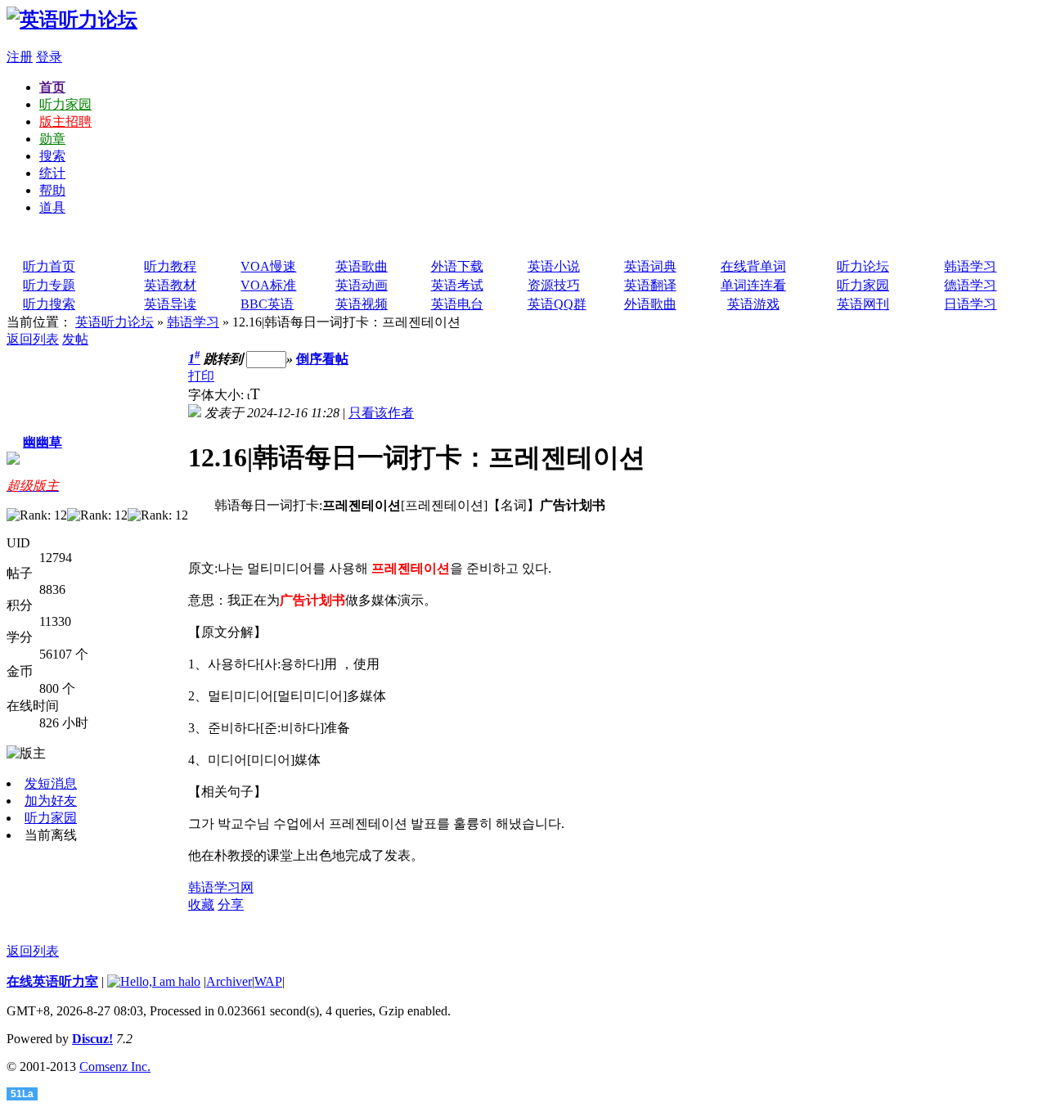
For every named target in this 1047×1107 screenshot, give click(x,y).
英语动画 (361, 285)
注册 (20, 57)
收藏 (201, 904)
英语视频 (361, 304)
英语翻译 (650, 285)
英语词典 (650, 266)
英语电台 (457, 304)
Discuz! (92, 1039)
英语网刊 (863, 304)
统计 (52, 173)
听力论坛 (863, 266)
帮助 (52, 190)
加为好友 (51, 801)
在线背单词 (753, 266)
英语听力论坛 (114, 322)
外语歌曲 (650, 304)
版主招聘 (65, 121)
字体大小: (217, 395)
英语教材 (170, 285)
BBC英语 (267, 304)
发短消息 (51, 783)
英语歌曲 (361, 266)
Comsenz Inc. (115, 1066)
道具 (52, 207)
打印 (201, 376)
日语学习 (970, 304)
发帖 (75, 339)
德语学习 (970, 285)
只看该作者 (381, 413)
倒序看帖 (322, 359)
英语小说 (554, 266)
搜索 (52, 156)
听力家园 (65, 104)
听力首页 (49, 266)
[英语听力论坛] (72, 19)
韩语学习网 (221, 887)
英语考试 (457, 285)
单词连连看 (753, 285)
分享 (231, 904)
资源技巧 (554, 285)
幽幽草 (42, 442)
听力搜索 (49, 304)
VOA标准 (268, 285)
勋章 (52, 139)
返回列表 (33, 339)
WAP (268, 981)
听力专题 (49, 285)
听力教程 (170, 266)
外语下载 (457, 266)
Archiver (229, 981)
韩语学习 (970, 266)
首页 (52, 87)
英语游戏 (753, 304)
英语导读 (170, 304)
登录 (49, 57)
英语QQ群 (557, 304)
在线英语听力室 (52, 981)
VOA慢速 (268, 266)
